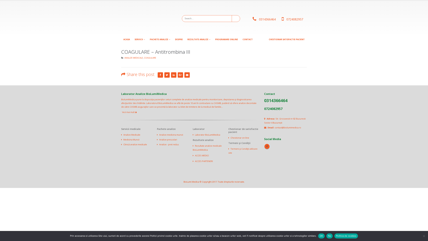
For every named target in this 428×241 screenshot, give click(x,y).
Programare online (226, 39)
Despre (179, 39)
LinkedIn (173, 75)
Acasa (126, 39)
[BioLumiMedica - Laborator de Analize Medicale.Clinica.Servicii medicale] (142, 18)
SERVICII (139, 39)
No (329, 235)
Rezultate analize (197, 39)
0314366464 (267, 19)
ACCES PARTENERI (204, 161)
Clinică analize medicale (135, 144)
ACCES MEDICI (202, 155)
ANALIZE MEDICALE (133, 57)
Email (187, 75)
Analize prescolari (168, 139)
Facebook (160, 75)
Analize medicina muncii (171, 134)
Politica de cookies (346, 235)
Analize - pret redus (169, 144)
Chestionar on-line (240, 137)
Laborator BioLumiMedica (207, 134)
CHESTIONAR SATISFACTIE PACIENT (287, 39)
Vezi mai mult (128, 112)
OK (321, 235)
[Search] (235, 18)
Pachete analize (159, 39)
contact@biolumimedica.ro (288, 127)
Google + (180, 75)
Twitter (167, 75)
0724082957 (294, 19)
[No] (423, 236)
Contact (248, 39)
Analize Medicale (131, 134)
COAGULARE (150, 57)
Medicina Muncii (131, 139)
